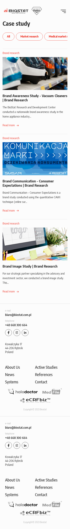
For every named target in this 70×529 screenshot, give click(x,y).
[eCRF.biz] (35, 400)
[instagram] (16, 332)
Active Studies (46, 367)
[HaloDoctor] (23, 391)
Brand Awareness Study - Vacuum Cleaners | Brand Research (35, 98)
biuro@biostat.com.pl (18, 315)
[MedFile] (52, 391)
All (8, 36)
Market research (29, 36)
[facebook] (8, 332)
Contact (41, 382)
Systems (11, 382)
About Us (12, 367)
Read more (9, 125)
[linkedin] (25, 332)
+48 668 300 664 (16, 325)
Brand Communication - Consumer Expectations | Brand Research (28, 183)
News (9, 374)
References (44, 374)
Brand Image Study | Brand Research (30, 266)
